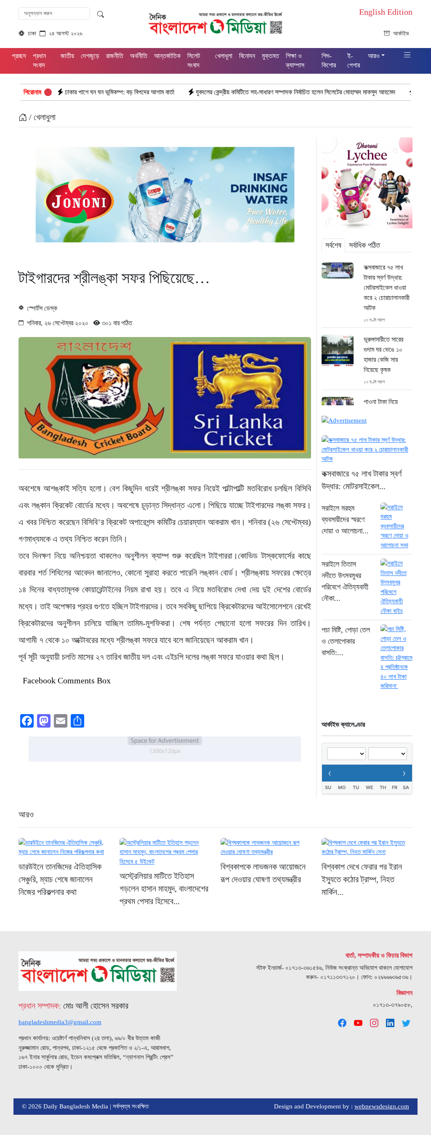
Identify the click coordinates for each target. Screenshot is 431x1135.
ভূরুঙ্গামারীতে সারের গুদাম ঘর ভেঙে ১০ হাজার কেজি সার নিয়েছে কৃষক (383, 354)
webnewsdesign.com (381, 1106)
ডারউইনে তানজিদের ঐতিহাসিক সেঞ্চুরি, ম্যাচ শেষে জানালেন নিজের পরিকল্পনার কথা (60, 879)
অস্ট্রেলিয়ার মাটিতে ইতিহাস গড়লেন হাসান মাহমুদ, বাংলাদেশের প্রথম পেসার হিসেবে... (164, 888)
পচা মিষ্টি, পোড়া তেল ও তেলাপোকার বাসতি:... (346, 641)
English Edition (385, 11)
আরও (26, 814)
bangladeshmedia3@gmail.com (60, 1022)
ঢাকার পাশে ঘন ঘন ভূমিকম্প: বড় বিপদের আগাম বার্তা (77, 92)
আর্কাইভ (401, 33)
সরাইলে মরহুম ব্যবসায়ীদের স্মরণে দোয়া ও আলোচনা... (345, 519)
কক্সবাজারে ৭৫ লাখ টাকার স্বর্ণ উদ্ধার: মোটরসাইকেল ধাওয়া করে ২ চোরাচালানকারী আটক (387, 287)
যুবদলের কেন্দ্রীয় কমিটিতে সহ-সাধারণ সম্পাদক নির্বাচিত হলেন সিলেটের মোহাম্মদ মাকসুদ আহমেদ (253, 92)
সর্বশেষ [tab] (333, 245)
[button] (407, 55)
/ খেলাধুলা (41, 117)
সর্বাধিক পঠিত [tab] (364, 245)
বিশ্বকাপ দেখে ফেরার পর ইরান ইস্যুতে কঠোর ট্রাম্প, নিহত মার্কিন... (362, 879)
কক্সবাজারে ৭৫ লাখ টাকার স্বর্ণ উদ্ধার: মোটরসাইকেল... (362, 480)
